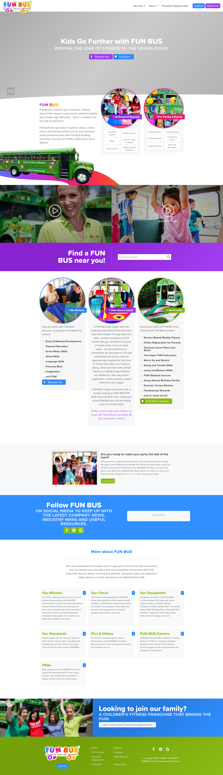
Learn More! (107, 481)
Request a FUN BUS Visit (129, 148)
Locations (198, 5)
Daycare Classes (129, 133)
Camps (112, 141)
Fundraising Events (172, 138)
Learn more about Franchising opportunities (127, 725)
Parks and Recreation (172, 146)
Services (138, 6)
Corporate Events (155, 138)
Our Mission (52, 592)
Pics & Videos (102, 633)
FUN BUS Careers (155, 633)
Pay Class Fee (112, 148)
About (152, 6)
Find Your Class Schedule (129, 141)
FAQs (46, 665)
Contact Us (97, 764)
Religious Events (155, 146)
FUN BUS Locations (157, 401)
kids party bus (131, 473)
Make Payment (121, 756)
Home (95, 747)
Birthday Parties (155, 132)
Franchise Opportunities (175, 6)
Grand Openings (172, 132)
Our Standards (54, 633)
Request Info (213, 5)
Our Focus (99, 592)
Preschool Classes (112, 133)
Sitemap (118, 747)
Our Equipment (153, 592)
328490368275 (159, 515)
